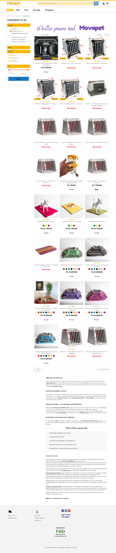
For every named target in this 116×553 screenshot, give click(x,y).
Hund (12, 16)
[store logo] (14, 3)
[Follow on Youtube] (69, 510)
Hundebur (18, 16)
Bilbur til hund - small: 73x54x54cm (71, 63)
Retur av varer (11, 515)
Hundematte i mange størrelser (46, 221)
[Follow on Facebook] (62, 510)
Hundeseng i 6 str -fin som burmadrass (71, 265)
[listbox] (46, 225)
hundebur (66, 498)
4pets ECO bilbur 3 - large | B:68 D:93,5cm (96, 142)
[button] (104, 3)
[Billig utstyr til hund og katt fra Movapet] (65, 518)
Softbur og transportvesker (53, 486)
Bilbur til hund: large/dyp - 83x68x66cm (46, 104)
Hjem (8, 16)
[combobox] (65, 3)
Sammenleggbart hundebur (53, 473)
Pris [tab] (9, 66)
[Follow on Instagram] (66, 510)
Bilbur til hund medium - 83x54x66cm (97, 63)
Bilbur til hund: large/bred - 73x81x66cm (72, 104)
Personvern (38, 515)
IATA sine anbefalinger (68, 461)
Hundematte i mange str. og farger (71, 221)
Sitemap (74, 547)
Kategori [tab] (10, 25)
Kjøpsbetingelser (12, 518)
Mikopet (102, 421)
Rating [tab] (10, 51)
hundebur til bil (66, 470)
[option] (43, 225)
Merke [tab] (10, 47)
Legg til (18, 79)
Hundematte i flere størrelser (97, 221)
